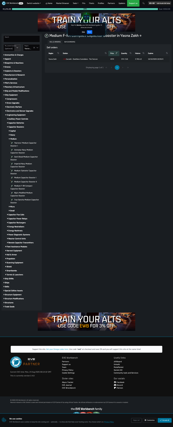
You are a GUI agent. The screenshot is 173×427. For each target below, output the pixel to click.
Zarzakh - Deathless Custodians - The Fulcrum (80, 59)
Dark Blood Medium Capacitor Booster (24, 158)
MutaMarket (118, 367)
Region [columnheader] (51, 53)
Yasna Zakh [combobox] (29, 49)
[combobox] (9, 47)
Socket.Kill (118, 370)
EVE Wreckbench (69, 388)
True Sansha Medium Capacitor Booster (24, 201)
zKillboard (118, 362)
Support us (66, 364)
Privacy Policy (109, 422)
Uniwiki (117, 364)
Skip (83, 32)
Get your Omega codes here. (57, 349)
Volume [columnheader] (137, 53)
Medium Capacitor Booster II (25, 182)
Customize (151, 420)
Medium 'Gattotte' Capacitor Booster (23, 172)
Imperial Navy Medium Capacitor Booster (21, 165)
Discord (119, 385)
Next (89, 32)
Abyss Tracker (67, 382)
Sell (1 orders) (55, 42)
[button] (12, 3)
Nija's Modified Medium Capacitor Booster (21, 194)
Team (64, 367)
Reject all (136, 420)
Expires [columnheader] (150, 53)
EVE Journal (67, 385)
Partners (65, 362)
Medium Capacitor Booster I (25, 178)
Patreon (119, 388)
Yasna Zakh (52, 59)
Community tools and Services (126, 373)
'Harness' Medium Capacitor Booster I (23, 144)
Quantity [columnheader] (124, 53)
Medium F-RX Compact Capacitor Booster (21, 187)
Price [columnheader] (112, 53)
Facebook (120, 382)
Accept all (165, 420)
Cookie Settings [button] (68, 373)
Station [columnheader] (65, 53)
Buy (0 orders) (69, 42)
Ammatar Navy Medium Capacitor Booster (21, 151)
